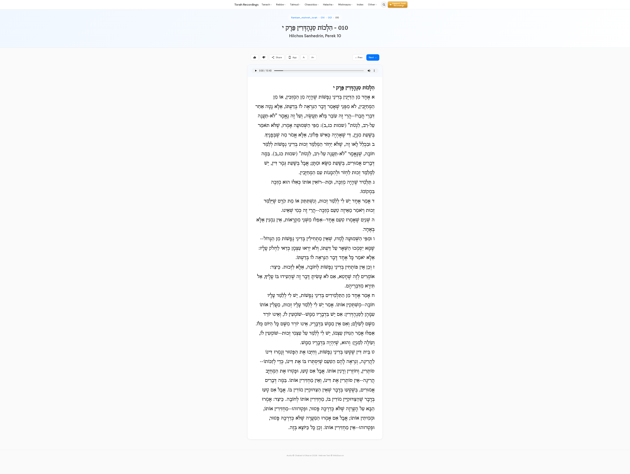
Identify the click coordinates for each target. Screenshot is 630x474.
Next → (373, 57)
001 (330, 17)
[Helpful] (255, 57)
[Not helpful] (264, 57)
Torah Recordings (246, 5)
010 (337, 17)
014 (323, 17)
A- (304, 57)
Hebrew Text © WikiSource (331, 455)
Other (372, 4)
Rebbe (280, 4)
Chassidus (311, 4)
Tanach (267, 4)
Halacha (328, 4)
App (295, 57)
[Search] (384, 5)
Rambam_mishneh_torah (304, 17)
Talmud (295, 4)
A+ (312, 57)
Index (360, 4)
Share (279, 57)
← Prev (359, 57)
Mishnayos (345, 4)
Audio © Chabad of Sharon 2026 (302, 455)
